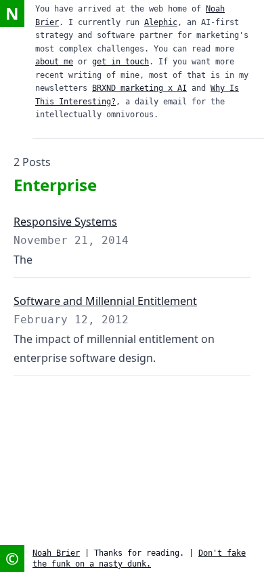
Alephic (160, 22)
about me (54, 61)
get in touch (120, 61)
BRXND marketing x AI (139, 88)
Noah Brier (56, 553)
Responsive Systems (65, 221)
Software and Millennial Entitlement (105, 300)
